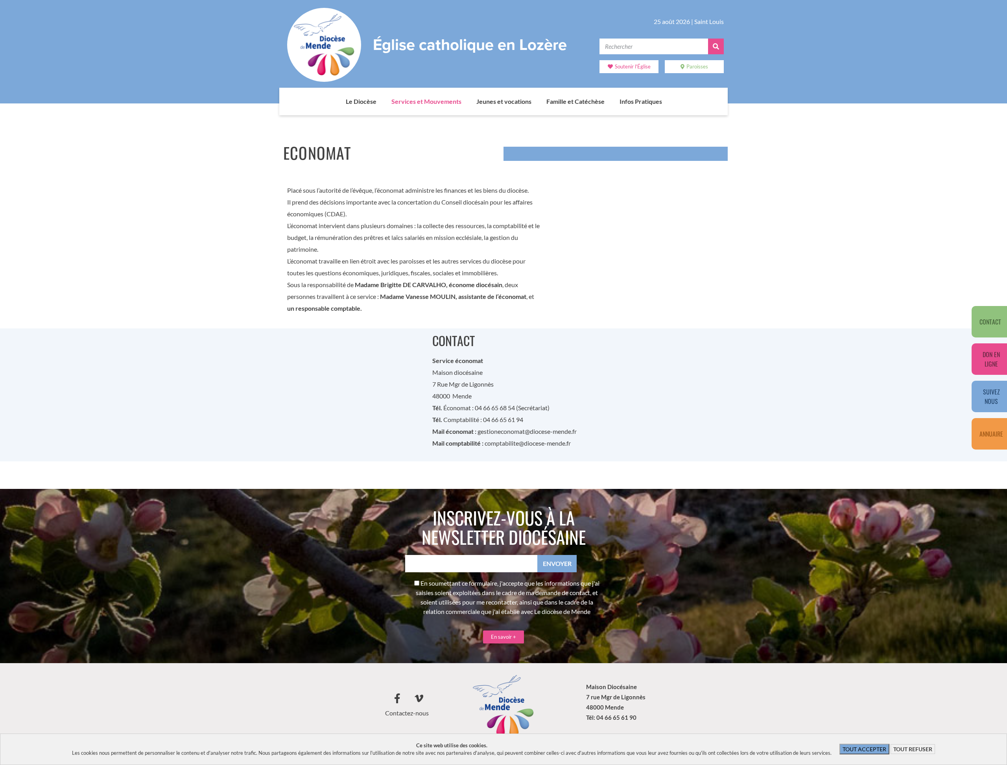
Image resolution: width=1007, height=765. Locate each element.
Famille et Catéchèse (575, 101)
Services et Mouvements (426, 101)
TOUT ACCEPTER (864, 749)
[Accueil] (338, 101)
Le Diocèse (361, 101)
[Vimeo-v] (419, 698)
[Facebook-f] (397, 698)
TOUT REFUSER (912, 749)
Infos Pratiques (641, 101)
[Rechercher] (716, 46)
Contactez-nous (407, 713)
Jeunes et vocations (503, 101)
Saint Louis (709, 21)
